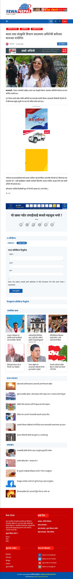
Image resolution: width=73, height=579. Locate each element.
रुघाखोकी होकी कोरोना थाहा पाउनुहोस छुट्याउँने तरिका (34, 450)
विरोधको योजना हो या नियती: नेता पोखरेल (14, 366)
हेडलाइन (8, 554)
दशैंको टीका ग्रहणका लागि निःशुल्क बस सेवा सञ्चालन (33, 404)
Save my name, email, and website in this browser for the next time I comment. (36, 283)
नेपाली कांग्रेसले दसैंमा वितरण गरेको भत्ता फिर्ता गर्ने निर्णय (57, 367)
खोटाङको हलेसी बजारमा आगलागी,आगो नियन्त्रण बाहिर (34, 383)
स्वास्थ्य (8, 563)
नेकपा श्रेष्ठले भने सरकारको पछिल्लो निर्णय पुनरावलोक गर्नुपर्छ (36, 367)
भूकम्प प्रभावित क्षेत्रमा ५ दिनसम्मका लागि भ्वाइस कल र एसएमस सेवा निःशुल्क (41, 394)
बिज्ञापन (43, 574)
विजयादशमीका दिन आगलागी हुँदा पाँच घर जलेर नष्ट (33, 491)
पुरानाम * (11, 263)
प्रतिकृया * (11, 254)
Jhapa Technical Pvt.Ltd (41, 576)
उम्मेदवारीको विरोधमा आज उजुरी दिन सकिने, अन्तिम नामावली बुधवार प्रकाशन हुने (35, 339)
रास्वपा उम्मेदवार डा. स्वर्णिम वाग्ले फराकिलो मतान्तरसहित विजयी (14, 338)
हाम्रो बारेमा (53, 574)
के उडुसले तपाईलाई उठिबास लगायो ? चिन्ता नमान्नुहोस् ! (34, 471)
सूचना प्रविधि (9, 566)
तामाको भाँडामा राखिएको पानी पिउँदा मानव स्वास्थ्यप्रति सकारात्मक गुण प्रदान (41, 424)
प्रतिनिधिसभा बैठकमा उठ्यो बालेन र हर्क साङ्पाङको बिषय (56, 338)
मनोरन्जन (8, 557)
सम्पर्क (48, 574)
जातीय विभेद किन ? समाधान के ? (27, 460)
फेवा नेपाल (12, 44)
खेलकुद (8, 560)
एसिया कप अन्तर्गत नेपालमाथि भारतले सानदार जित (33, 414)
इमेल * (10, 271)
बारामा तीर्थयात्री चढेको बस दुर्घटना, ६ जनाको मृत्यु (32, 435)
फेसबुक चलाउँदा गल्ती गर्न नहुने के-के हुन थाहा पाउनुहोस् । (35, 481)
